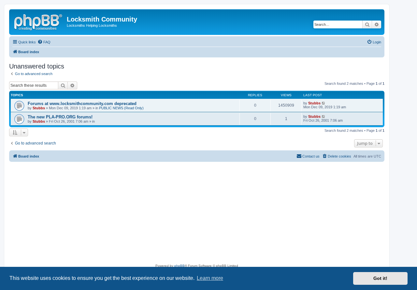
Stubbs (39, 108)
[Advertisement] (196, 214)
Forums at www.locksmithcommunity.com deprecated (82, 103)
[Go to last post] (324, 103)
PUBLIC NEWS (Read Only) (121, 108)
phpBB (179, 265)
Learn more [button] (210, 278)
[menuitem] (43, 42)
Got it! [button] (380, 278)
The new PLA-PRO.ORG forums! (60, 116)
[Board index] (39, 21)
